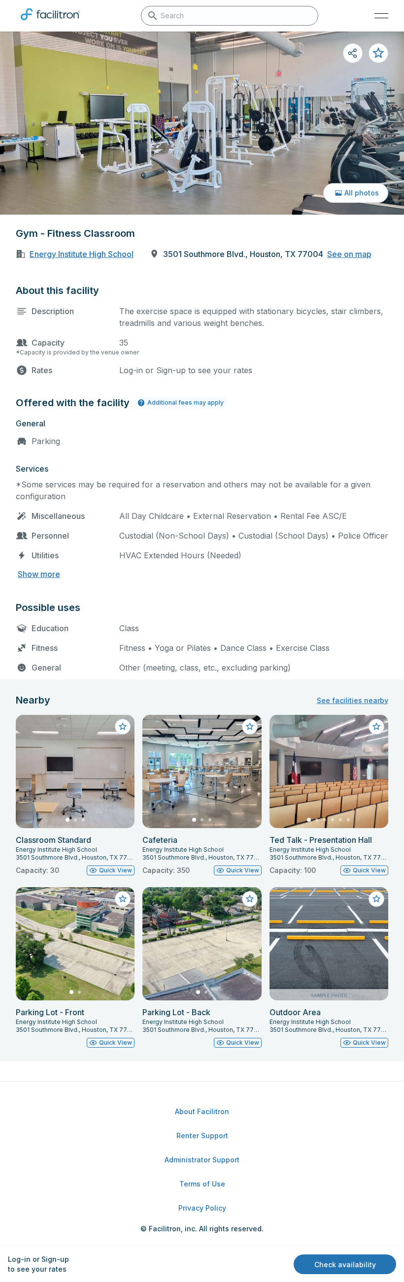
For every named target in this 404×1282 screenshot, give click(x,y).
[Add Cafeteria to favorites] (250, 727)
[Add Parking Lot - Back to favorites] (250, 899)
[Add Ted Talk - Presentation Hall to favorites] (376, 727)
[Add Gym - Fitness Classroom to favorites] (378, 53)
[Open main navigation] (381, 16)
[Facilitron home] (50, 22)
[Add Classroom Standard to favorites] (123, 727)
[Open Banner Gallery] (202, 123)
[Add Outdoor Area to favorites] (376, 899)
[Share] (353, 53)
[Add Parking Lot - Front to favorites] (123, 899)
